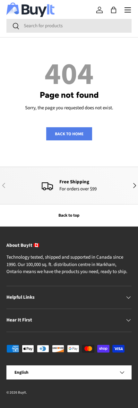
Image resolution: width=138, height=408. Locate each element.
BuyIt (22, 392)
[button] (114, 10)
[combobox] (69, 26)
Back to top (69, 215)
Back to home (69, 134)
